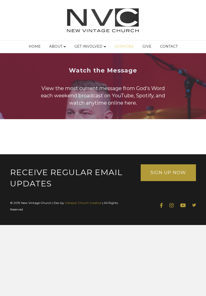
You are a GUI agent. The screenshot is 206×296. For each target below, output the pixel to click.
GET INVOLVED (88, 46)
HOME (35, 46)
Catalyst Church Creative (83, 203)
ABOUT (55, 46)
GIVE (146, 46)
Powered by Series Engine (177, 139)
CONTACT (169, 46)
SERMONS (124, 46)
